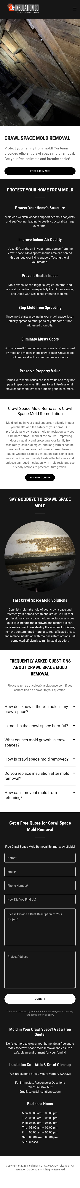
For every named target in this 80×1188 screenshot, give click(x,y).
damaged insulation (30, 462)
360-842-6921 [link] (45, 1087)
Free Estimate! (40, 171)
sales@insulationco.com (48, 685)
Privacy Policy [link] (66, 1011)
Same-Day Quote (40, 477)
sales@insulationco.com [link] (44, 1091)
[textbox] (40, 857)
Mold (9, 422)
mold (23, 609)
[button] (75, 9)
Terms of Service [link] (39, 1015)
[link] (23, 8)
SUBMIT (40, 998)
